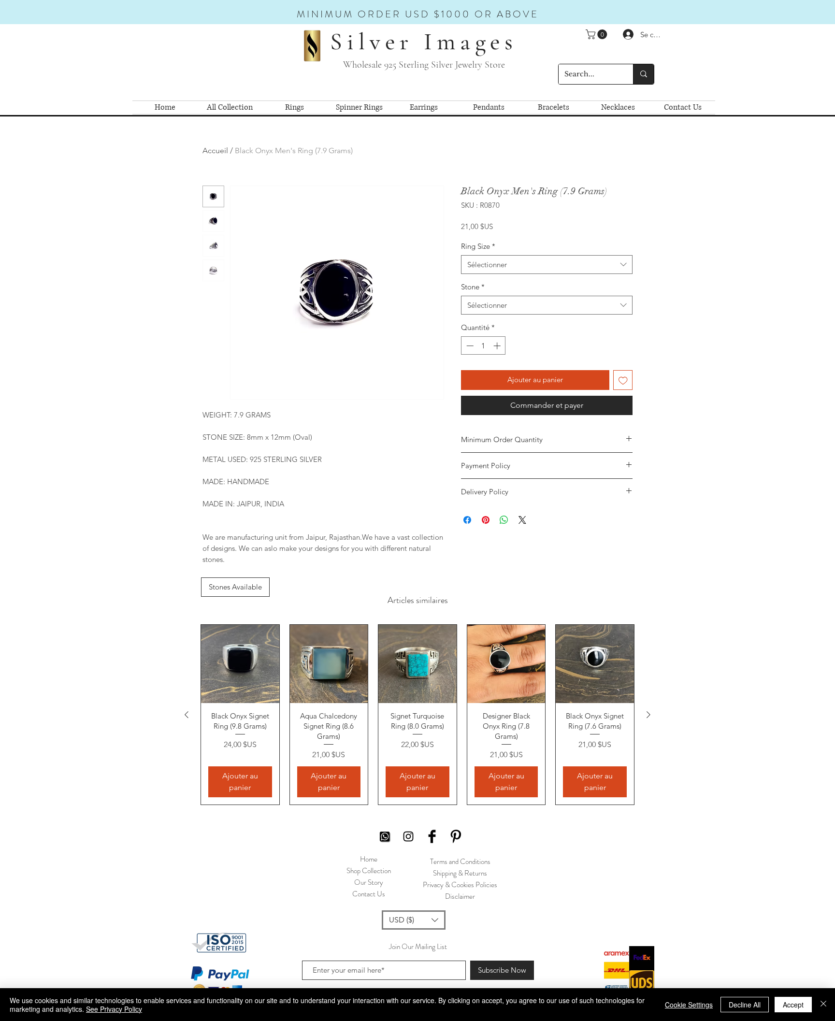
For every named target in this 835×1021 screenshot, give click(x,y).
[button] (597, 34)
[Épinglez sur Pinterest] (485, 520)
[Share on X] (522, 520)
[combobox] (547, 264)
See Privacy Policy (114, 1009)
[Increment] (497, 346)
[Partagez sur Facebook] (467, 520)
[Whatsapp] (384, 836)
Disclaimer (460, 896)
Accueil (215, 150)
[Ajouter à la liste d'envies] (623, 380)
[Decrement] (468, 346)
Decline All (745, 1004)
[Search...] (643, 74)
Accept (793, 1004)
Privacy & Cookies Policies (460, 884)
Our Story (368, 882)
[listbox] (414, 920)
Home (368, 859)
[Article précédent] (186, 714)
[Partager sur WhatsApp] (504, 520)
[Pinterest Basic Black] (455, 836)
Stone (473, 286)
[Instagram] (408, 836)
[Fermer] (823, 1004)
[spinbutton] (483, 346)
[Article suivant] (648, 714)
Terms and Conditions (460, 861)
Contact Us (368, 894)
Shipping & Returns (460, 873)
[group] (417, 714)
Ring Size (478, 246)
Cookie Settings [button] (689, 1004)
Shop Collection (368, 870)
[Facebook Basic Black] (432, 836)
